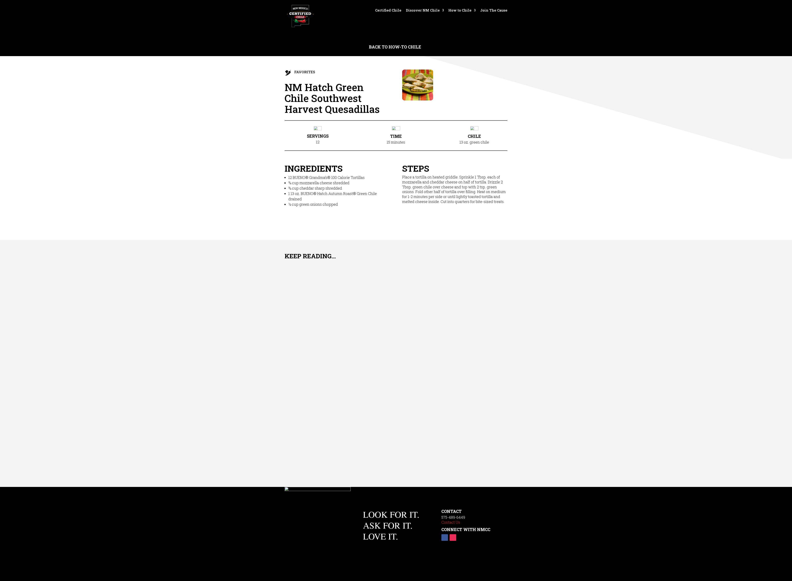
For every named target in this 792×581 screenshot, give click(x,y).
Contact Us (450, 522)
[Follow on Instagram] (453, 537)
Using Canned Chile (321, 399)
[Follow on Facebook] (444, 537)
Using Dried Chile (317, 445)
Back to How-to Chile (396, 47)
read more (300, 330)
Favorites (304, 72)
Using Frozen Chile (320, 317)
